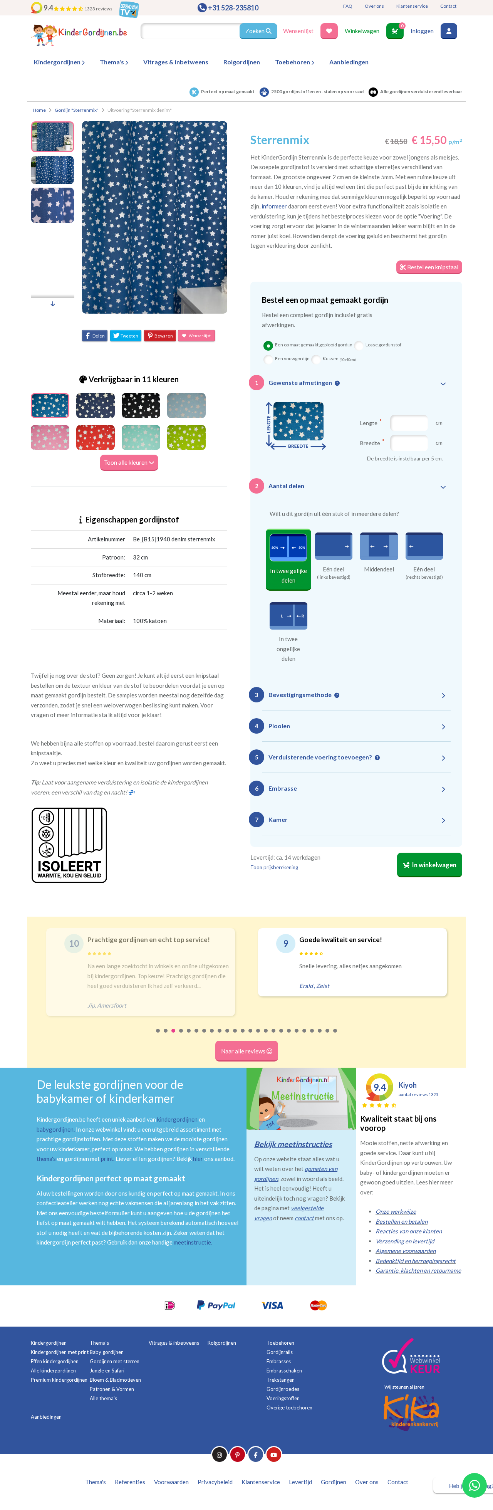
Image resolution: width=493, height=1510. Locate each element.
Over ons (374, 6)
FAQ (347, 6)
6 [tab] (197, 1035)
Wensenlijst (298, 30)
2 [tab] (166, 1035)
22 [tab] (320, 1035)
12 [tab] (243, 1035)
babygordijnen (55, 1129)
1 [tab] (158, 1035)
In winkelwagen (433, 865)
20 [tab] (304, 1035)
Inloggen (422, 30)
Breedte (370, 442)
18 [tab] (289, 1035)
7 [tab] (204, 1035)
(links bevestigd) (333, 577)
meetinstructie (192, 1242)
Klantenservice (412, 6)
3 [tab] (173, 1035)
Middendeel (379, 569)
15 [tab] (266, 1035)
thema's (46, 1158)
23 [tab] (327, 1035)
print (107, 1158)
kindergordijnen (177, 1119)
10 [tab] (227, 1035)
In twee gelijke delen (288, 575)
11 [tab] (235, 1035)
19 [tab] (297, 1035)
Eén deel (333, 569)
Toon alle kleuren (126, 462)
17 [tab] (281, 1035)
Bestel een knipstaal (432, 267)
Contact (448, 6)
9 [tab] (220, 1035)
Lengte (369, 422)
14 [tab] (258, 1035)
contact (304, 1217)
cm (439, 422)
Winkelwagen (362, 30)
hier (198, 1158)
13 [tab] (250, 1035)
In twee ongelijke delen (288, 648)
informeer (274, 206)
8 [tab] (212, 1035)
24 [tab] (335, 1035)
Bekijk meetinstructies (293, 1144)
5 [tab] (189, 1035)
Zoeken (255, 30)
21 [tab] (312, 1035)
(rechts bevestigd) (424, 577)
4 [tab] (181, 1035)
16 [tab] (274, 1035)
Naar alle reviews (244, 1051)
